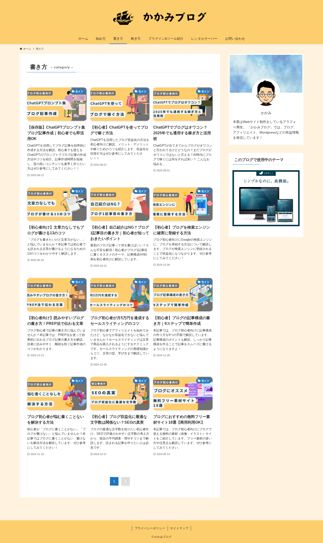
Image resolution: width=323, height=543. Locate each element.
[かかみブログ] (161, 17)
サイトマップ (179, 528)
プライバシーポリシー (150, 528)
